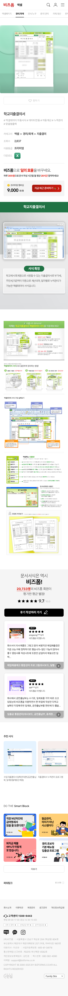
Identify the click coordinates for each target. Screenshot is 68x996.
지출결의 (41, 134)
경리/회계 (28, 134)
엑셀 (16, 134)
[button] (64, 837)
